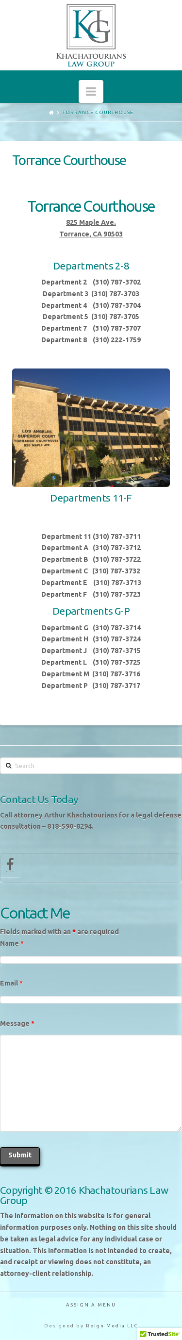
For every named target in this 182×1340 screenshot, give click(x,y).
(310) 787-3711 (116, 536)
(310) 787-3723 (117, 594)
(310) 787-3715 (117, 650)
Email (11, 983)
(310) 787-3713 (117, 582)
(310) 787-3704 (117, 305)
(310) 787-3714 (117, 628)
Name (12, 943)
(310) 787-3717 (116, 685)
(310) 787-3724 (117, 639)
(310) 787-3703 (115, 294)
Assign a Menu (91, 1304)
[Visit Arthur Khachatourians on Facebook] (10, 867)
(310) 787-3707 (117, 328)
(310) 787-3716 (116, 674)
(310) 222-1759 (117, 340)
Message (17, 1023)
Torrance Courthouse (98, 112)
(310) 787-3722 (117, 559)
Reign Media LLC (112, 1325)
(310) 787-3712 (117, 548)
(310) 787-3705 (115, 316)
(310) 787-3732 (116, 571)
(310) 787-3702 (117, 282)
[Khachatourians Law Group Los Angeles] (91, 35)
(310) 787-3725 (117, 662)
